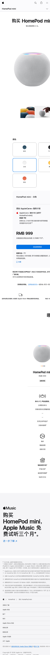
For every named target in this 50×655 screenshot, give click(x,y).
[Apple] (3, 599)
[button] (35, 3)
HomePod (11, 599)
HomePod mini (9, 9)
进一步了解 (10, 541)
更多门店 (36, 646)
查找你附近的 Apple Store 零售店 (22, 646)
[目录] (47, 3)
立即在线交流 (33, 284)
